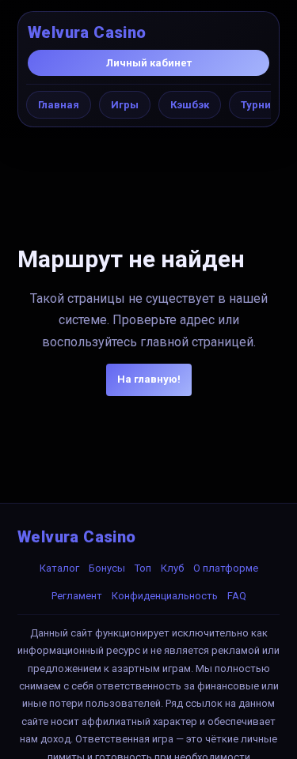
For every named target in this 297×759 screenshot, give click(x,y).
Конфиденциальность (165, 596)
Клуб (172, 568)
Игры (125, 105)
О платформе (225, 568)
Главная (58, 105)
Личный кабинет (149, 63)
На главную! (149, 379)
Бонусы (107, 568)
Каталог (59, 568)
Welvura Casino (87, 32)
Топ (143, 568)
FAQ (236, 596)
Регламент (76, 596)
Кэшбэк (189, 105)
